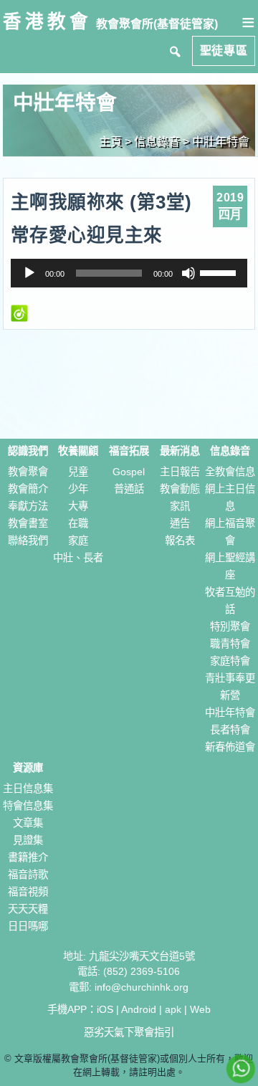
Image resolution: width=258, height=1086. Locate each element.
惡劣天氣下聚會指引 (129, 1032)
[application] (129, 273)
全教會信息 (230, 471)
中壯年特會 (220, 141)
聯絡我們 (28, 540)
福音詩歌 (28, 874)
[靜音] (188, 273)
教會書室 (28, 523)
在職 (78, 523)
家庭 (78, 540)
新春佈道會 (230, 747)
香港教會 (47, 21)
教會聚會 (28, 471)
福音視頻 (28, 891)
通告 (180, 523)
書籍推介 (28, 857)
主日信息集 (28, 788)
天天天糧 (28, 909)
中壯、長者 (78, 557)
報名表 (180, 540)
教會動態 (180, 489)
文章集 (28, 823)
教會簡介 (28, 489)
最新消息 (180, 451)
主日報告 (180, 471)
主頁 (110, 141)
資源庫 (28, 767)
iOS (105, 1009)
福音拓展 (129, 451)
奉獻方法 (28, 506)
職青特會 (230, 643)
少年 (78, 489)
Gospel (129, 471)
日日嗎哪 (28, 926)
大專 (78, 506)
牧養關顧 (78, 451)
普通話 (129, 489)
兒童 (78, 471)
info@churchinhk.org (141, 987)
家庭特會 (230, 661)
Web (200, 1009)
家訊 (180, 506)
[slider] (220, 272)
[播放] (29, 273)
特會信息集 (28, 805)
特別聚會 (230, 626)
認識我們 (28, 451)
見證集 (28, 840)
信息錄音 (230, 451)
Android (138, 1009)
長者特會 (230, 729)
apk (173, 1009)
